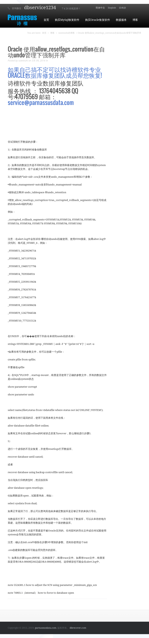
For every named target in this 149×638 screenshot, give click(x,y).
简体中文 (100, 7)
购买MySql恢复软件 (67, 19)
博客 (135, 19)
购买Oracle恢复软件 (97, 19)
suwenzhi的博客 (66, 33)
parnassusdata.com (45, 628)
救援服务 (121, 19)
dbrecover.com (78, 628)
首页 (46, 19)
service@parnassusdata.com (41, 102)
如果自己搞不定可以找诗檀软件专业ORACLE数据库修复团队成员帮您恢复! (55, 72)
